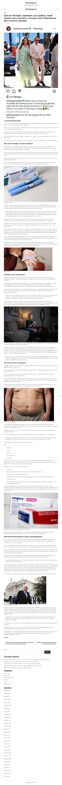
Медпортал (31, 3)
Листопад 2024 (7, 752)
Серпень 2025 (7, 726)
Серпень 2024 (7, 761)
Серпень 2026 (7, 690)
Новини (5, 679)
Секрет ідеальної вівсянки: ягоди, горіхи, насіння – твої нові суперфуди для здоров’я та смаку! (26, 659)
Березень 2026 (7, 705)
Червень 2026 (7, 696)
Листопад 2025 (7, 717)
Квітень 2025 (7, 738)
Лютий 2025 (7, 744)
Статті (5, 681)
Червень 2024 (7, 767)
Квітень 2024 (7, 773)
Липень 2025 (7, 729)
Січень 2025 (7, 746)
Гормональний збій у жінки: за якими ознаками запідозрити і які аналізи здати (22, 665)
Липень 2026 (7, 693)
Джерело (6, 637)
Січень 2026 (7, 711)
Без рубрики (7, 673)
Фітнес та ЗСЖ (7, 683)
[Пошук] (57, 9)
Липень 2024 (7, 764)
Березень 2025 (7, 741)
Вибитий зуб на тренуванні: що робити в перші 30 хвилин (17, 667)
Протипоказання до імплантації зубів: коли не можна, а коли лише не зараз (22, 663)
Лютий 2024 (7, 776)
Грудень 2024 (7, 749)
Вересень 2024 (7, 758)
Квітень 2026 (7, 702)
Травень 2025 (7, 735)
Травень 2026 (7, 699)
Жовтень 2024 (7, 755)
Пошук (5, 649)
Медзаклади (7, 675)
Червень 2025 (7, 732)
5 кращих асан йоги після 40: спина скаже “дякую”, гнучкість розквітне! (21, 661)
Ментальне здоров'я (9, 677)
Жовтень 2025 (7, 720)
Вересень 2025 (7, 723)
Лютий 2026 (7, 708)
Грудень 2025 (7, 714)
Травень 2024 (7, 770)
